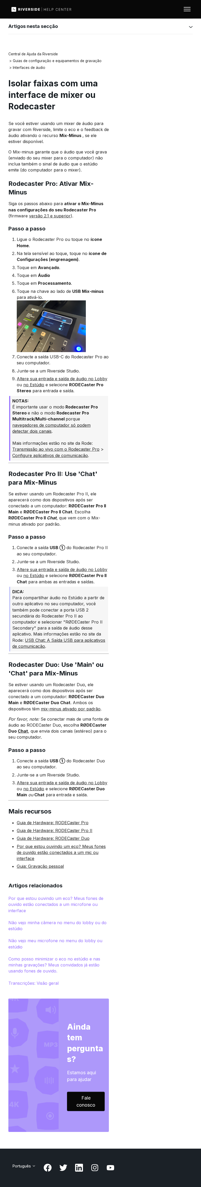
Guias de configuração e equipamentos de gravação (57, 61)
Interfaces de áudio (29, 68)
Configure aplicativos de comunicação (50, 455)
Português (22, 1166)
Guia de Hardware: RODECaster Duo (53, 838)
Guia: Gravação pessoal (40, 866)
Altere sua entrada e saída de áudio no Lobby (62, 378)
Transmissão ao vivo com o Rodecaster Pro (55, 449)
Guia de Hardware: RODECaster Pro (52, 822)
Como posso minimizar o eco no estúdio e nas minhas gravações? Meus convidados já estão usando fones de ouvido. (54, 965)
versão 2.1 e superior (50, 215)
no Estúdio (33, 384)
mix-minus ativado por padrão (70, 708)
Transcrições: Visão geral (33, 983)
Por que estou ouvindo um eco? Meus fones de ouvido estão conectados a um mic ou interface (61, 852)
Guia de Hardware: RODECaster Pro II (54, 830)
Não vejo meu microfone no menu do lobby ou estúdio (55, 943)
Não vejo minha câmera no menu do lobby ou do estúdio (57, 925)
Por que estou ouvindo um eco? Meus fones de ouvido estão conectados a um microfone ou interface (55, 904)
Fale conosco (85, 1101)
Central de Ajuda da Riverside (33, 54)
